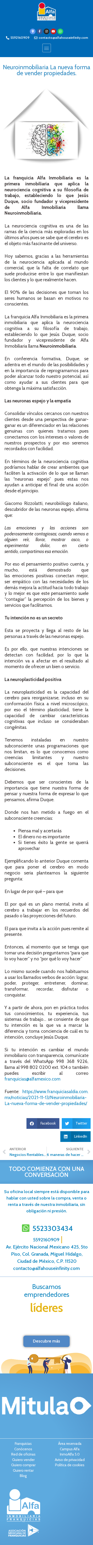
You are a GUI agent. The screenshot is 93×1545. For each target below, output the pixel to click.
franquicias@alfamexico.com (32, 1079)
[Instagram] (46, 31)
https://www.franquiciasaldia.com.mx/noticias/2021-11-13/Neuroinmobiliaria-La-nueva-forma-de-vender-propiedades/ (46, 1097)
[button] (46, 48)
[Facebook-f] (39, 31)
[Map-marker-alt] (33, 31)
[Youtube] (53, 31)
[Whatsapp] (60, 31)
